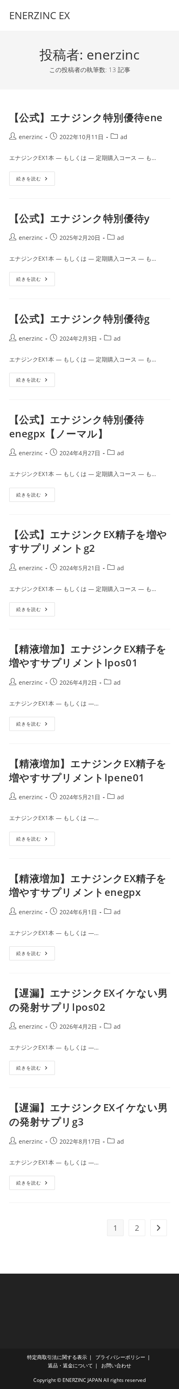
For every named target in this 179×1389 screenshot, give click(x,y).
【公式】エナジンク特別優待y (79, 218)
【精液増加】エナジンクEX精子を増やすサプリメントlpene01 (88, 770)
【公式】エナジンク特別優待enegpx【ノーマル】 (76, 426)
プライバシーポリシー (120, 1357)
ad (123, 137)
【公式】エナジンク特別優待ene (86, 117)
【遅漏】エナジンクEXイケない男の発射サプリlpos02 (89, 1000)
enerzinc (31, 137)
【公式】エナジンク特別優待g (79, 318)
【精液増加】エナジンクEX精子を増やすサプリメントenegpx (88, 885)
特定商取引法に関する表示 (57, 1357)
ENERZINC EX (39, 15)
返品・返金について (70, 1365)
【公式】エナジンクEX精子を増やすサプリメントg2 (88, 541)
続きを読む (34, 180)
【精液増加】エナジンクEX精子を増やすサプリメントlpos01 (88, 656)
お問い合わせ (116, 1365)
